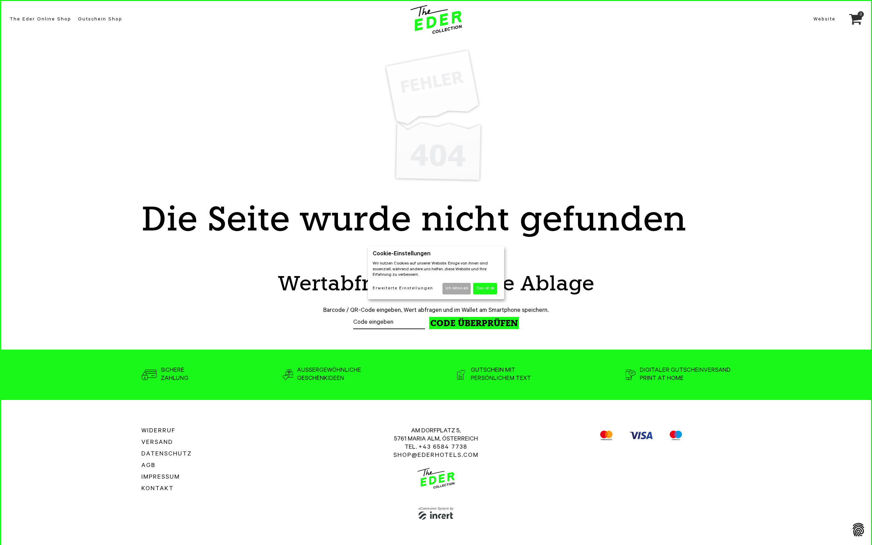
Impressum (160, 477)
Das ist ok (485, 288)
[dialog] (436, 272)
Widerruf (158, 431)
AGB (148, 466)
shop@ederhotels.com (436, 455)
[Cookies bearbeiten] (858, 530)
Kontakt (157, 489)
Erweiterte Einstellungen (403, 288)
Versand (157, 442)
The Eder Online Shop (40, 19)
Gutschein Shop (100, 19)
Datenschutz (166, 454)
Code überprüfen (474, 323)
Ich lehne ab (457, 288)
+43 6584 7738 (443, 447)
